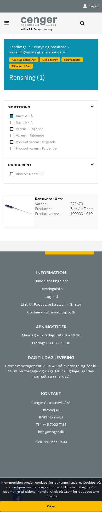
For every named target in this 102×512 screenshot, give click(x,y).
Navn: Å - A (24, 122)
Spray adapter (72, 59)
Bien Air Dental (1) (30, 174)
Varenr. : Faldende (30, 135)
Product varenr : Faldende (36, 148)
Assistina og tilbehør (24, 59)
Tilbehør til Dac (21, 66)
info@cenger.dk (51, 432)
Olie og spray (50, 59)
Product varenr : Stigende (36, 142)
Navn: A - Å (24, 116)
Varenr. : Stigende (29, 129)
